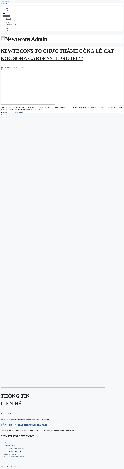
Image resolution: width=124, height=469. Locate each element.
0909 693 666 (12, 454)
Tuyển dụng (9, 28)
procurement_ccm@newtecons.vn (16, 456)
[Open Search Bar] (4, 13)
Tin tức (8, 22)
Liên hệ (8, 30)
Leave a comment (19, 112)
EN (7, 6)
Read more (41, 109)
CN (7, 10)
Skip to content (5, 1)
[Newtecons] (4, 3)
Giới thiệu (8, 19)
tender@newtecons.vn (18, 448)
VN (7, 8)
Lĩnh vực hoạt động (11, 24)
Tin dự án (10, 112)
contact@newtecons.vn (10, 445)
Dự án (7, 26)
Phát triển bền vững (11, 21)
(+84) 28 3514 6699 (10, 442)
